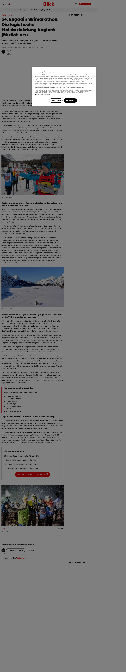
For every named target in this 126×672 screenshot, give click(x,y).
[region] (64, 86)
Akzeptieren (70, 100)
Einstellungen (56, 100)
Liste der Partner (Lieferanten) (43, 94)
